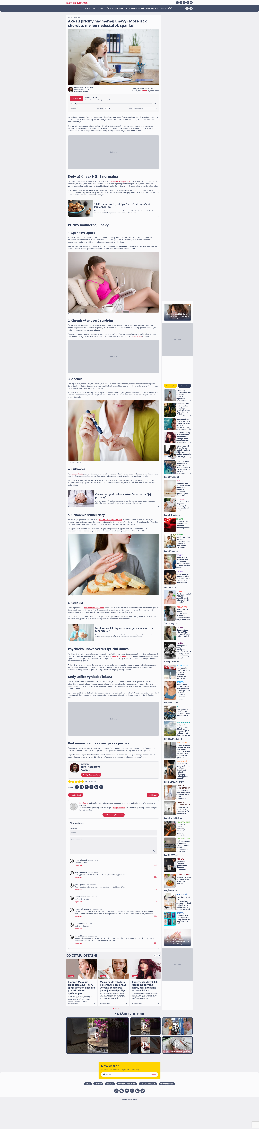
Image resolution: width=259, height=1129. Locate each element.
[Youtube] (180, 2)
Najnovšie (184, 386)
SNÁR (143, 8)
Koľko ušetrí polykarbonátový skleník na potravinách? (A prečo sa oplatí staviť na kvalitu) (183, 730)
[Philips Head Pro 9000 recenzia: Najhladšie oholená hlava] (177, 1026)
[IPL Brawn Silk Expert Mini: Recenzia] (177, 1045)
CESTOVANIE (155, 8)
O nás (88, 1084)
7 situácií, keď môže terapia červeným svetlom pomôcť (182, 525)
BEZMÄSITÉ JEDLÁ (183, 875)
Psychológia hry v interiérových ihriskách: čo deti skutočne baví (183, 712)
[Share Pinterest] (91, 787)
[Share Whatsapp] (82, 787)
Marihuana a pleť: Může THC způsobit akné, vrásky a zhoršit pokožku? (183, 598)
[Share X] (87, 787)
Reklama (109, 1084)
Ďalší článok (153, 795)
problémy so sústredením (122, 656)
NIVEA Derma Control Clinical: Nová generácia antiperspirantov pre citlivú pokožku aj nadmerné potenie (183, 692)
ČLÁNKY (179, 627)
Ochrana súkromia (148, 1084)
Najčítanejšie (170, 386)
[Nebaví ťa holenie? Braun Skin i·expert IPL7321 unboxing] (145, 1045)
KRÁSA (86, 8)
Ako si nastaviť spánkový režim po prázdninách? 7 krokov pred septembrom (183, 578)
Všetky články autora (91, 775)
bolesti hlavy (137, 336)
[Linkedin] (191, 2)
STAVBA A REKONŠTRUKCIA (183, 787)
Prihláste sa (83, 803)
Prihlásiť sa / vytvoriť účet (114, 815)
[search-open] (191, 8)
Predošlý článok (75, 795)
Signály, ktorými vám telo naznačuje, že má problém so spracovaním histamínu (183, 542)
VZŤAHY (108, 8)
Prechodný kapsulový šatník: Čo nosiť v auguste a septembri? (183, 394)
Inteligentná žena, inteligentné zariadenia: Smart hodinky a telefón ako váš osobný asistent (183, 652)
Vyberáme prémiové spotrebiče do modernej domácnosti (181, 866)
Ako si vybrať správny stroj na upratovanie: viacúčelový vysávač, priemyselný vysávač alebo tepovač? (183, 771)
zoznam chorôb (77, 474)
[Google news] (137, 1091)
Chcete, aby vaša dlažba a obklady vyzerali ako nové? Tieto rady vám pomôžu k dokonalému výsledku (183, 751)
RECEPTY (115, 8)
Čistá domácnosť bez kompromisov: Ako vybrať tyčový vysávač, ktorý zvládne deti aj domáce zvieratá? (183, 903)
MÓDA (148, 8)
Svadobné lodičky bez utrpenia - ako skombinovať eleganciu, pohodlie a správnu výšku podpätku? (183, 489)
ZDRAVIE (122, 8)
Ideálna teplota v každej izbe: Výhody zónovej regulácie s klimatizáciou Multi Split (183, 846)
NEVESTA (179, 481)
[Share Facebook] (77, 787)
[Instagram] (184, 2)
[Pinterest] (187, 2)
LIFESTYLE (101, 8)
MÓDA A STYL (181, 607)
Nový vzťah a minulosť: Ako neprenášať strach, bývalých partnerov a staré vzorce (183, 563)
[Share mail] (101, 787)
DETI (178, 707)
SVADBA (163, 8)
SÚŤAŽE (170, 8)
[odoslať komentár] (154, 850)
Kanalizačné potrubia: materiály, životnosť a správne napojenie (181, 830)
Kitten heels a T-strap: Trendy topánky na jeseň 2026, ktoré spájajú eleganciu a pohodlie (183, 451)
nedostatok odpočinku (120, 181)
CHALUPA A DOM (183, 822)
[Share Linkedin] (96, 787)
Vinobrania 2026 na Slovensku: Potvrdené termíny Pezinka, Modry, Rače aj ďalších (183, 409)
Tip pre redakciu (166, 1084)
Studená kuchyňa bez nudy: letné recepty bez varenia (183, 880)
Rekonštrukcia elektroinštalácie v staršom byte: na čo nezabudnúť (183, 795)
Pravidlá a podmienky (126, 1084)
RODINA (179, 571)
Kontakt (98, 1084)
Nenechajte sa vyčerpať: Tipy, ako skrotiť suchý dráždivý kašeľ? (183, 633)
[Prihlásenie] (187, 8)
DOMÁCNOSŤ (181, 743)
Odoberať (153, 1074)
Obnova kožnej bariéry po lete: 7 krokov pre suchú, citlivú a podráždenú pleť (183, 423)
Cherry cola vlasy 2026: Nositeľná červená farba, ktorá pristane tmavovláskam (183, 437)
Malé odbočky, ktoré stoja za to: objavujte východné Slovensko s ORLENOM (183, 673)
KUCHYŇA (180, 859)
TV (174, 8)
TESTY (128, 8)
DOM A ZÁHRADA (183, 722)
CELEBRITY (92, 8)
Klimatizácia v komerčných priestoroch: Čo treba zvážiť (182, 810)
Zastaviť (73, 109)
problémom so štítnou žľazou (110, 520)
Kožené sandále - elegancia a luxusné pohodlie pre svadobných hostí (183, 506)
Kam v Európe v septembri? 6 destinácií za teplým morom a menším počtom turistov (183, 466)
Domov (70, 17)
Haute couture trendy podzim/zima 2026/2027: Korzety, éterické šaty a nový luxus (183, 614)
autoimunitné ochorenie (94, 608)
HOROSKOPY (135, 8)
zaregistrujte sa (119, 808)
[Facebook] (177, 2)
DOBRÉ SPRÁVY (182, 666)
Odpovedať (78, 865)
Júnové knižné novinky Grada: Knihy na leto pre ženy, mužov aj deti (183, 919)
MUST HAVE (181, 499)
